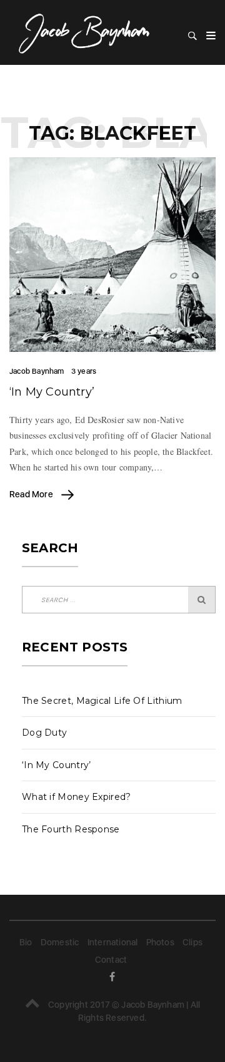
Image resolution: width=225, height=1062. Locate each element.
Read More (32, 494)
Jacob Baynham (36, 371)
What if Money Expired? (76, 796)
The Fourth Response (71, 829)
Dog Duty (44, 732)
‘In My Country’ (51, 392)
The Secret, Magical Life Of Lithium (102, 700)
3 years (83, 371)
